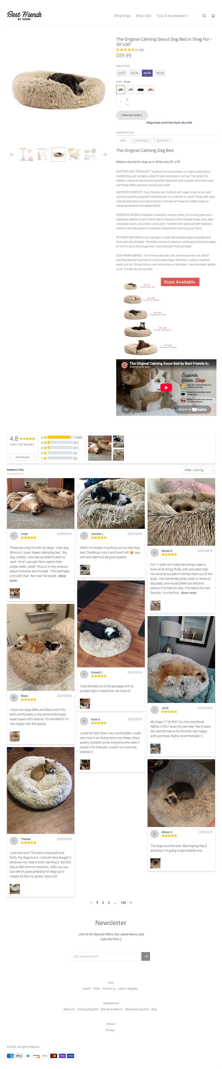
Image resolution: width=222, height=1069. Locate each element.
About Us (69, 1009)
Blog (154, 1009)
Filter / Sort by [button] (194, 470)
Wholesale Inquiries (137, 1009)
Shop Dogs (122, 16)
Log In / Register (128, 988)
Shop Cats (144, 16)
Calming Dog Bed (87, 1009)
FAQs (96, 988)
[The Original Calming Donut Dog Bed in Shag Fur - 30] (58, 155)
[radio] (121, 73)
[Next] (104, 154)
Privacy (110, 1030)
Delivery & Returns (112, 1009)
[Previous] (12, 154)
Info (123, 140)
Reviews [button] (15, 469)
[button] (130, 50)
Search (87, 988)
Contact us (109, 988)
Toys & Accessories (171, 16)
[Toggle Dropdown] (188, 15)
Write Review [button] (22, 457)
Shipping (141, 140)
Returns (163, 140)
